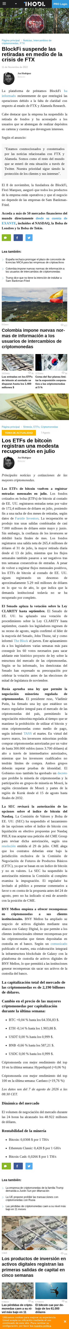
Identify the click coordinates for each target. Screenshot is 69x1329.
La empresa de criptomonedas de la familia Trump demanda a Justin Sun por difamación (34, 1189)
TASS (28, 733)
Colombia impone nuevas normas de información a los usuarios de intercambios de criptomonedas (35, 270)
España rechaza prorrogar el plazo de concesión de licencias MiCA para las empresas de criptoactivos (35, 261)
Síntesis (27, 426)
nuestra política (42, 1325)
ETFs (36, 426)
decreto (62, 773)
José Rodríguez (24, 73)
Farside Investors (27, 518)
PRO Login (60, 3)
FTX (22, 43)
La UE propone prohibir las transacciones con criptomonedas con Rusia (32, 1198)
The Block (21, 641)
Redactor (21, 77)
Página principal (11, 40)
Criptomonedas (49, 426)
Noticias (27, 40)
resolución (9, 846)
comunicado (59, 944)
